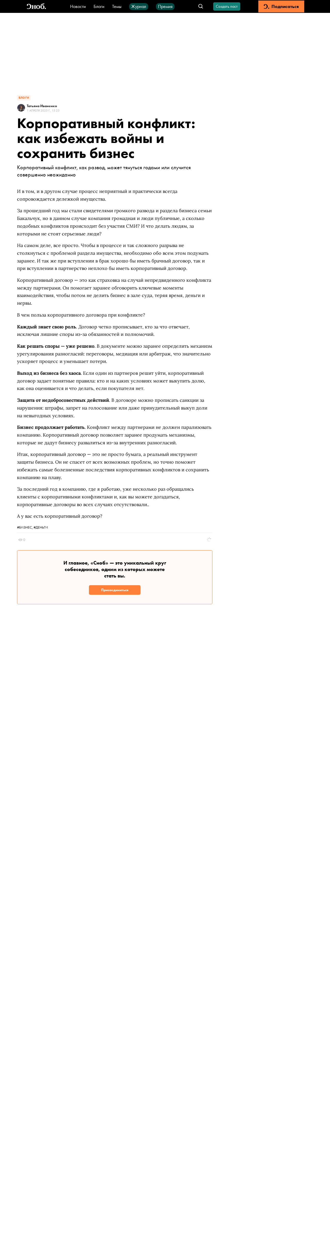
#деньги (41, 527)
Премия (165, 6)
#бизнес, (25, 527)
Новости (78, 6)
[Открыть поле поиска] (201, 6)
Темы (116, 6)
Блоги (99, 6)
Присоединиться (114, 590)
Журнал (138, 6)
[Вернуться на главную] (36, 6)
